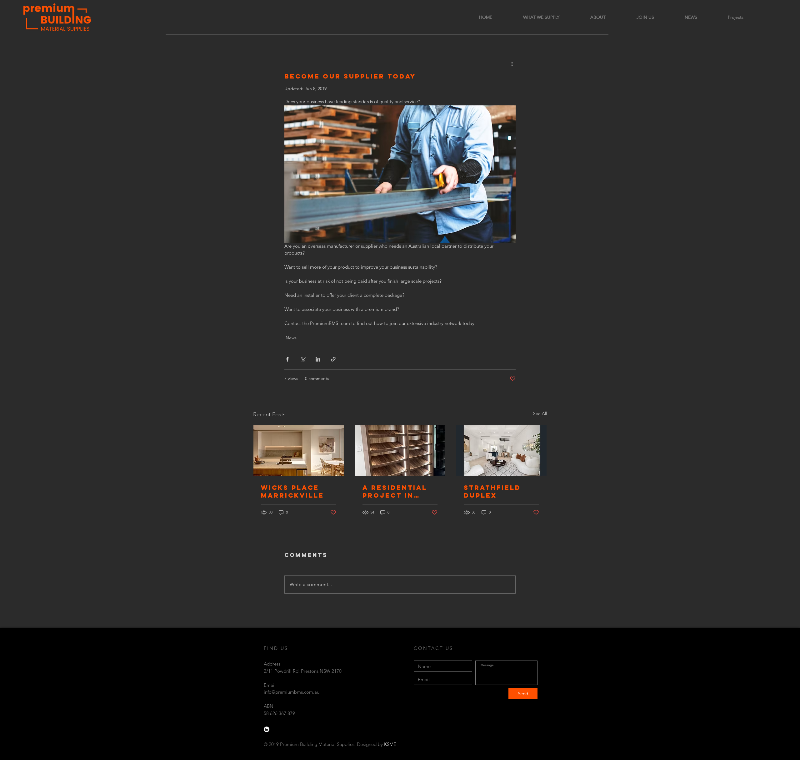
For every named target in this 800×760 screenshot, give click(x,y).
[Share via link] (333, 359)
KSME (390, 744)
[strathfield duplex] (501, 450)
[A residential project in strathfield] (400, 450)
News (291, 338)
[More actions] (512, 63)
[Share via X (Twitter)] (303, 359)
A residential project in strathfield (394, 491)
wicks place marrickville (292, 491)
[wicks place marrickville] (298, 450)
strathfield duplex (492, 491)
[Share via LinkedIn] (318, 359)
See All (540, 413)
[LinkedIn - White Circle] (266, 729)
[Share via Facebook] (287, 359)
